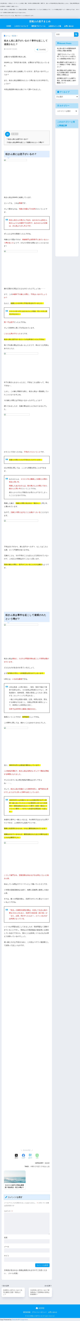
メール (6, 1247)
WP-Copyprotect (23, 1319)
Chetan (14, 1319)
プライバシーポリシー (39, 1312)
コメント (8, 1211)
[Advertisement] (27, 107)
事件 (33, 1166)
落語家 (47, 1163)
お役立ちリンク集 (55, 26)
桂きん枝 (46, 1166)
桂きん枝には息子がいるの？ (17, 139)
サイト (6, 1256)
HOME (8, 26)
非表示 (15, 134)
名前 (5, 1237)
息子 (39, 1166)
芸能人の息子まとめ (40, 21)
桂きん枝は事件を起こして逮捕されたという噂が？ (25, 142)
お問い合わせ (69, 26)
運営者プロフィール (38, 26)
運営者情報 (26, 1312)
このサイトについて (21, 26)
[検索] (76, 34)
